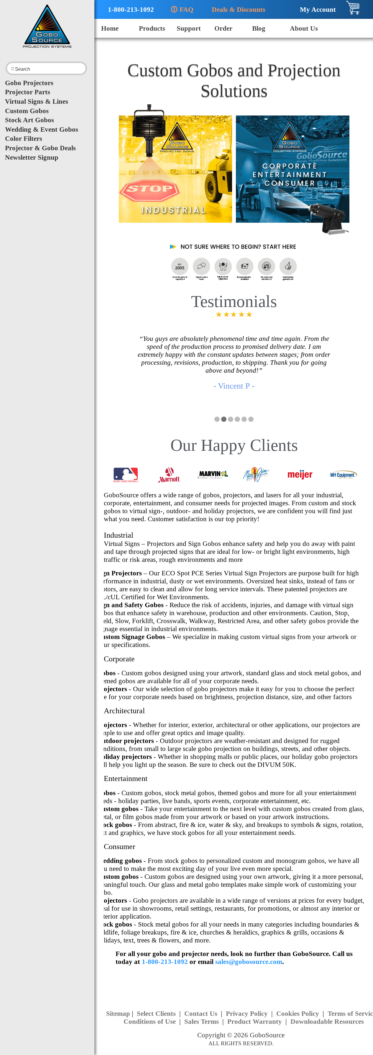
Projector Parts (27, 92)
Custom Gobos (27, 111)
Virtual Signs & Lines (36, 101)
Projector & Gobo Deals (40, 148)
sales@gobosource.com (248, 961)
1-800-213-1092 (127, 9)
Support (189, 28)
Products (152, 28)
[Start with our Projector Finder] (234, 248)
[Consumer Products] (292, 172)
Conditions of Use (151, 1021)
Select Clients (157, 1013)
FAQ (182, 9)
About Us (304, 28)
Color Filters (23, 138)
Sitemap (118, 1013)
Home (110, 28)
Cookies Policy (298, 1013)
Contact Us (201, 1013)
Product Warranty (255, 1021)
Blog (258, 28)
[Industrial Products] (175, 172)
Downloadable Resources (327, 1021)
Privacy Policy (248, 1013)
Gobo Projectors (29, 83)
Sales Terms (202, 1021)
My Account (315, 9)
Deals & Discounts (235, 9)
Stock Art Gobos (29, 120)
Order (223, 28)
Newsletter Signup (31, 157)
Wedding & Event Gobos (41, 129)
